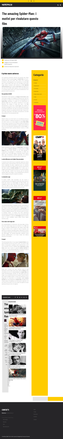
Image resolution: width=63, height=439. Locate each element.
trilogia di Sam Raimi (21, 96)
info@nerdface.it (10, 413)
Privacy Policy (4, 417)
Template (36, 102)
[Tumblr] (24, 297)
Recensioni (36, 85)
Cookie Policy (10, 417)
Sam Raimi (18, 86)
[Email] (26, 297)
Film (10, 62)
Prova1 (35, 99)
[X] (17, 297)
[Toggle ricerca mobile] (58, 5)
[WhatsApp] (22, 297)
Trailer (35, 83)
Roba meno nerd (38, 94)
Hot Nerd (13, 62)
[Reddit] (20, 297)
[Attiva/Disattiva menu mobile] (60, 5)
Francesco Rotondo (26, 436)
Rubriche (36, 91)
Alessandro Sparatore (14, 66)
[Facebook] (15, 297)
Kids (35, 97)
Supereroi (10, 64)
